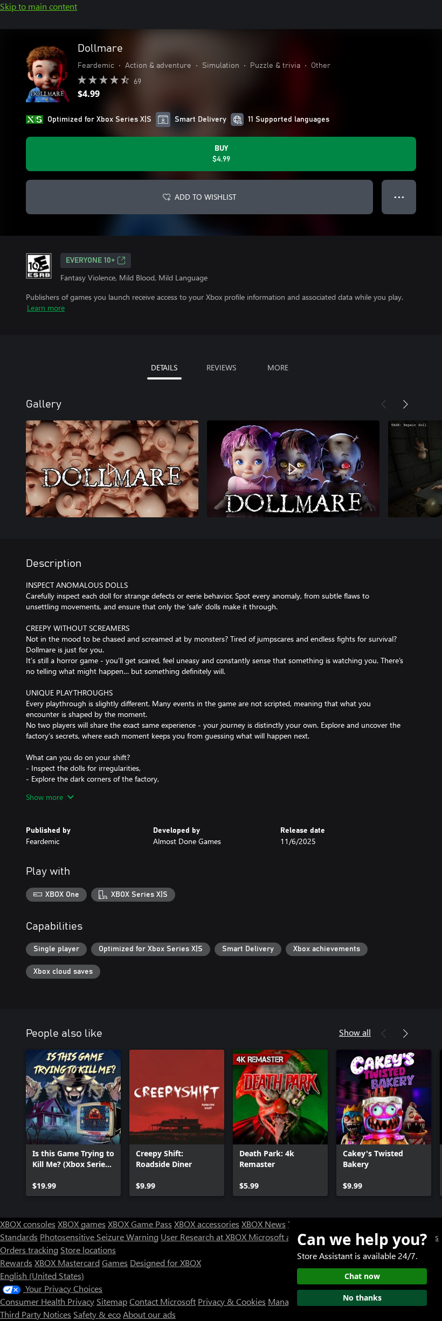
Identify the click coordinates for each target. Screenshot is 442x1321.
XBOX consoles (28, 1223)
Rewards (16, 1262)
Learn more (46, 308)
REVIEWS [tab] (221, 367)
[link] (73, 1123)
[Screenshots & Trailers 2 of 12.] (293, 468)
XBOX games (82, 1223)
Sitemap (111, 1301)
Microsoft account (281, 1236)
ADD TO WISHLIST (205, 197)
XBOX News (263, 1223)
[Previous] (384, 404)
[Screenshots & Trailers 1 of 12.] (112, 468)
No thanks (362, 1297)
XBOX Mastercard (67, 1262)
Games (115, 1262)
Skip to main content (38, 6)
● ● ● (399, 197)
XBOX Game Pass (140, 1223)
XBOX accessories (206, 1223)
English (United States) (42, 1275)
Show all (355, 1032)
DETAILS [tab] (164, 367)
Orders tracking (29, 1249)
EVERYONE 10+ (90, 260)
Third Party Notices (35, 1314)
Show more (44, 797)
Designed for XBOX (165, 1262)
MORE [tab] (277, 367)
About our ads (149, 1314)
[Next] (405, 404)
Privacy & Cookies (232, 1301)
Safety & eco (97, 1314)
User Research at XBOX (204, 1236)
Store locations (88, 1249)
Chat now (362, 1276)
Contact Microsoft (162, 1301)
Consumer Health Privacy (47, 1301)
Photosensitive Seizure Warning (99, 1236)
